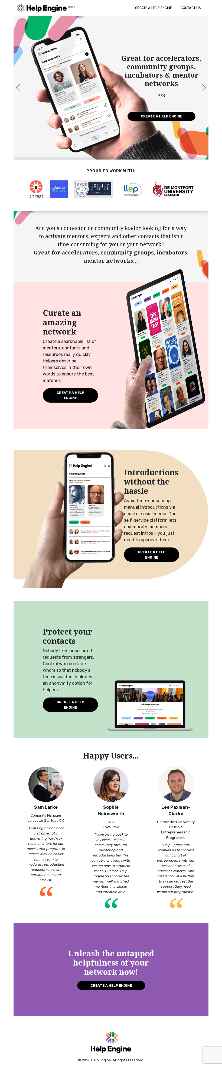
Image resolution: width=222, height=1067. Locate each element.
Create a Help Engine (153, 8)
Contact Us (191, 8)
